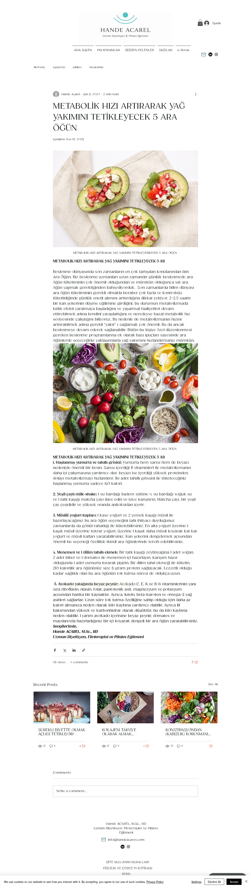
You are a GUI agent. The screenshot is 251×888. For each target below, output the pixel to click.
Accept (234, 882)
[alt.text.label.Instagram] (216, 54)
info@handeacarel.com (126, 840)
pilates (77, 67)
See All (213, 684)
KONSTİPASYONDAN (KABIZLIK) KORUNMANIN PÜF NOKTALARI (188, 732)
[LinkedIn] (210, 54)
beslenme (97, 67)
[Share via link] (83, 650)
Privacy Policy (155, 882)
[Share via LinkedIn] (74, 650)
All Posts (39, 67)
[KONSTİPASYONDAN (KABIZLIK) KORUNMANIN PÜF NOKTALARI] (189, 707)
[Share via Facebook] (55, 650)
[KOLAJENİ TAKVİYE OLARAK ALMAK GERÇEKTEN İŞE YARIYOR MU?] (125, 707)
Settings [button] (196, 882)
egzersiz (59, 67)
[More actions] (195, 94)
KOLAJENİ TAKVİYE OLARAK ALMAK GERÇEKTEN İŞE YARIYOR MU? (125, 732)
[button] (200, 22)
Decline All (214, 882)
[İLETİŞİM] (203, 54)
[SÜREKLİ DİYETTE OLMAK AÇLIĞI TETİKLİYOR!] (62, 707)
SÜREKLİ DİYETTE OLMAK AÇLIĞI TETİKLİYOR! (61, 732)
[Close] (246, 882)
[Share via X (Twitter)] (64, 650)
